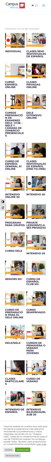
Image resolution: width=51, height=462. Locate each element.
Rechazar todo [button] (12, 455)
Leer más (41, 444)
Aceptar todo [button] (23, 450)
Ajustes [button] (8, 450)
